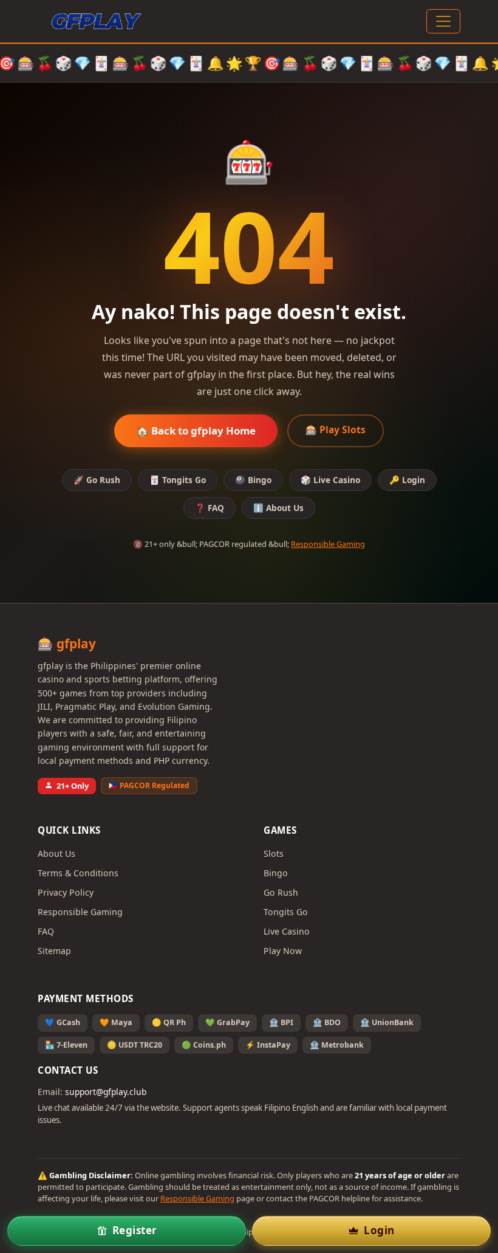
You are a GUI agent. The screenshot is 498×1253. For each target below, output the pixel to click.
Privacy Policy (66, 892)
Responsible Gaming (328, 543)
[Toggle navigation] (443, 21)
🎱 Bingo (253, 480)
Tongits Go (286, 912)
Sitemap (54, 950)
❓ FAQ (209, 507)
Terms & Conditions (78, 873)
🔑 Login (407, 480)
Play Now (283, 950)
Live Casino (287, 931)
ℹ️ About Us (278, 507)
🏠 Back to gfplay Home (196, 431)
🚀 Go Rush (96, 480)
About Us (56, 853)
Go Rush (281, 892)
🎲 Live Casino (330, 480)
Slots (274, 853)
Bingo (276, 873)
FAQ (46, 931)
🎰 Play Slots (335, 429)
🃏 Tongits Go (177, 480)
